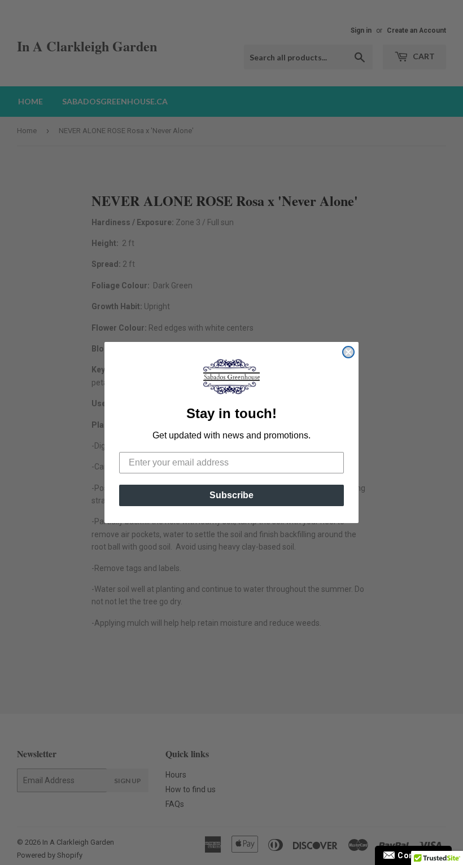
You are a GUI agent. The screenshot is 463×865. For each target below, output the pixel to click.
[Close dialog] (348, 352)
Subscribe (231, 495)
